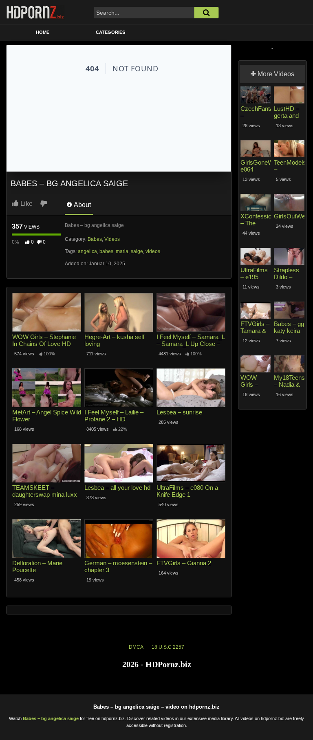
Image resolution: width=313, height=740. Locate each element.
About (82, 204)
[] (206, 12)
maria (122, 251)
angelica (87, 251)
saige (137, 251)
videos (152, 251)
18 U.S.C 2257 (168, 647)
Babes (95, 239)
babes (106, 251)
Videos (112, 239)
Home (42, 32)
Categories (110, 32)
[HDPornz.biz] (35, 12)
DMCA (136, 647)
